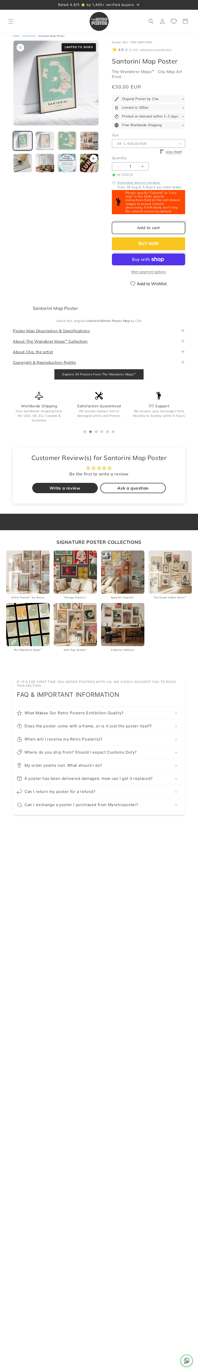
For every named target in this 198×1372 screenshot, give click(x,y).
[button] (10, 21)
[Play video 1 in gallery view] (89, 163)
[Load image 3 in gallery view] (67, 141)
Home (16, 35)
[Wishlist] (173, 21)
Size (115, 135)
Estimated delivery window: (139, 183)
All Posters (29, 35)
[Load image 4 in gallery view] (89, 141)
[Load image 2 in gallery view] (45, 141)
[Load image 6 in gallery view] (45, 163)
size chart (174, 151)
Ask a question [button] (132, 488)
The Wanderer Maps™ (133, 71)
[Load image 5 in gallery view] (22, 163)
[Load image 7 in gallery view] (67, 163)
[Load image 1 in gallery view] (22, 141)
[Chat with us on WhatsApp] (186, 1361)
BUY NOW (148, 243)
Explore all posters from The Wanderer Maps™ (99, 374)
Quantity (119, 158)
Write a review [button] (65, 488)
